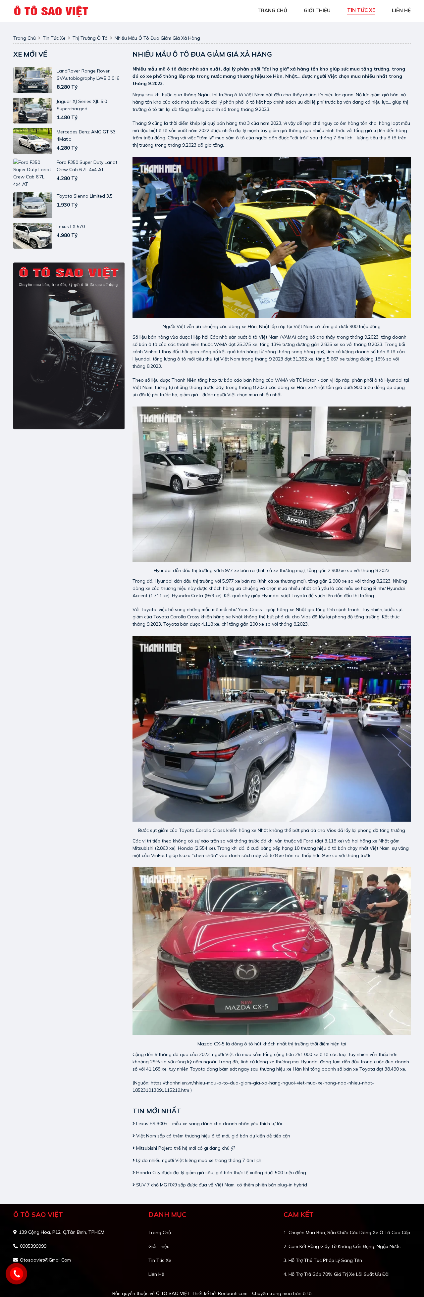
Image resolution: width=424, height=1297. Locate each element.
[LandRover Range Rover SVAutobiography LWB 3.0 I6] (32, 80)
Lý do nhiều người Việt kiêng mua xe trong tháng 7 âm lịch (198, 1160)
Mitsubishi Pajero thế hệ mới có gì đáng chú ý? (185, 1148)
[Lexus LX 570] (32, 236)
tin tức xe (361, 10)
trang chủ (272, 10)
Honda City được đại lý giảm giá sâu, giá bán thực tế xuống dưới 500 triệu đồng (220, 1173)
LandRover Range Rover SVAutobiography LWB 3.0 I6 (88, 74)
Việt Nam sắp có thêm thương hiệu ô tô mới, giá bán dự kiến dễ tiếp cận (212, 1136)
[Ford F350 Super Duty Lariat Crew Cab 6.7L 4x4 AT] (32, 173)
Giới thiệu (159, 1246)
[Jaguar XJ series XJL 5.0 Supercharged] (32, 110)
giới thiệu (317, 10)
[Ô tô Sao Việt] (52, 11)
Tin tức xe (159, 1260)
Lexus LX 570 (71, 226)
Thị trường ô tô (90, 38)
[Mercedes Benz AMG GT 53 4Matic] (32, 141)
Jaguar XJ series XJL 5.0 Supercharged (82, 105)
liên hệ (401, 10)
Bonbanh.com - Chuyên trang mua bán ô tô (265, 1293)
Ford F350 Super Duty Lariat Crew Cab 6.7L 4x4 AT (87, 165)
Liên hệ (156, 1274)
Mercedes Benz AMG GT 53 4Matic (86, 135)
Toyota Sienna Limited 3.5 (85, 196)
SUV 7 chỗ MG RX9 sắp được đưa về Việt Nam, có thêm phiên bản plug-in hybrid (221, 1185)
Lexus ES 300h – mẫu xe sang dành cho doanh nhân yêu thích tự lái (208, 1124)
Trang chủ (159, 1232)
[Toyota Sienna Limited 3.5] (32, 205)
